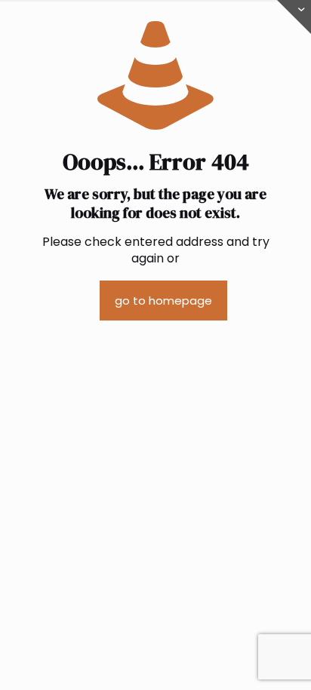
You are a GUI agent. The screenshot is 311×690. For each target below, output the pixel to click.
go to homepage (163, 300)
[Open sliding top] (294, 17)
